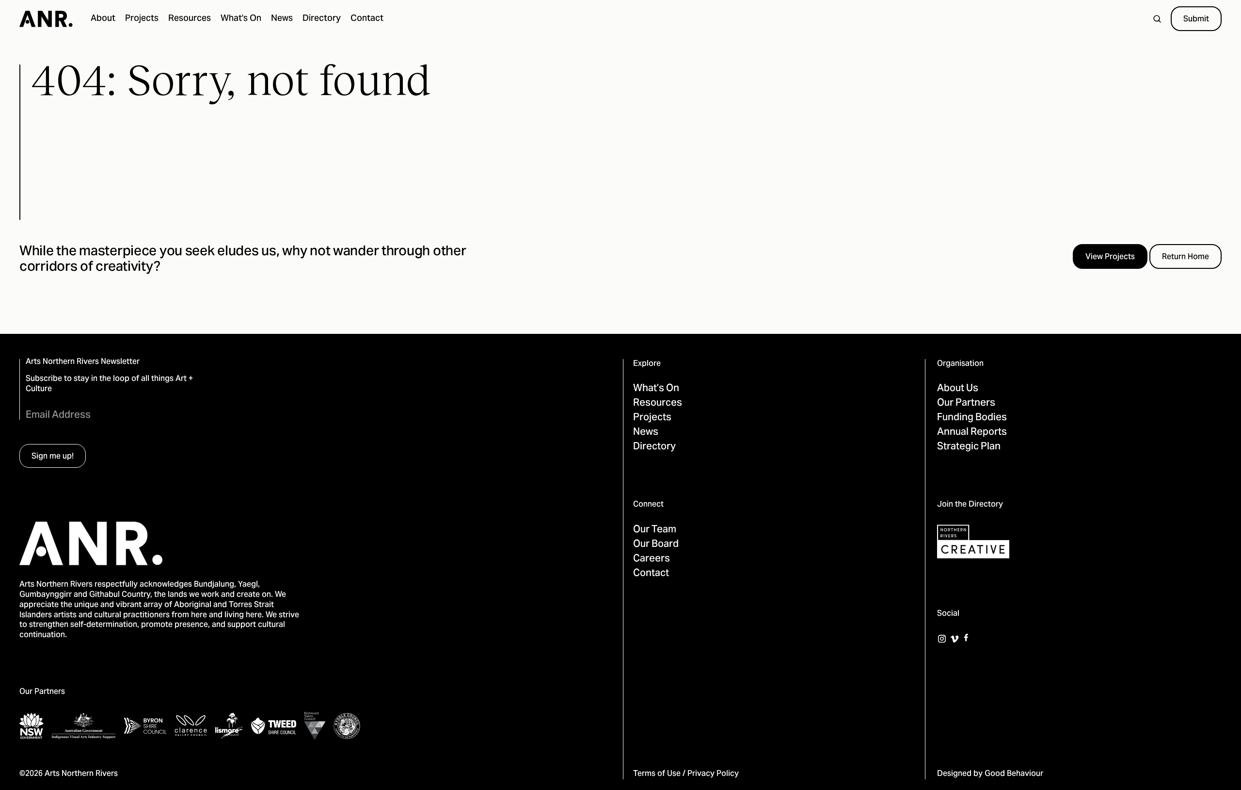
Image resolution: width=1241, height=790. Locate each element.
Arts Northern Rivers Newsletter (83, 362)
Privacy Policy (713, 774)
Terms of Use (657, 774)
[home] (46, 19)
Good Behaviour (1014, 774)
